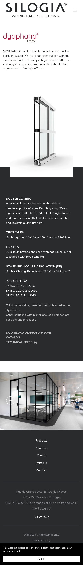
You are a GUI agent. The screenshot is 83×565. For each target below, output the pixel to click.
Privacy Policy (41, 540)
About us (41, 448)
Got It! (41, 559)
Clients (41, 455)
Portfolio (41, 463)
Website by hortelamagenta (41, 535)
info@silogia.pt (41, 509)
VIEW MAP (42, 517)
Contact (41, 470)
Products (41, 441)
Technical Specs (19, 342)
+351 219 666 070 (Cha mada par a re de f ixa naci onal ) (41, 503)
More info (16, 551)
